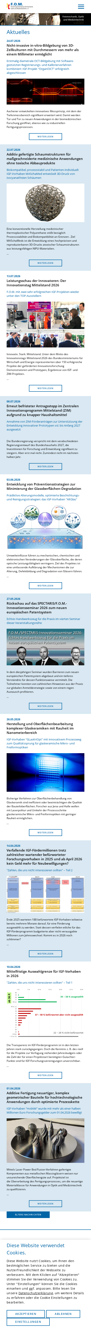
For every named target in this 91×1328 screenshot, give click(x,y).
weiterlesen (45, 136)
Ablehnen (63, 1314)
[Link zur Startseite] (20, 6)
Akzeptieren (25, 1314)
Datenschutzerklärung (36, 1293)
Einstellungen (28, 1322)
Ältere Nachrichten (28, 1214)
